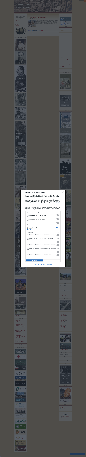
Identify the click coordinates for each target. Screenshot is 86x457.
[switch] (57, 215)
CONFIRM (34, 260)
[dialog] (43, 228)
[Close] (63, 192)
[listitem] (43, 212)
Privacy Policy (49, 264)
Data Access (43, 264)
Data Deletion (36, 264)
